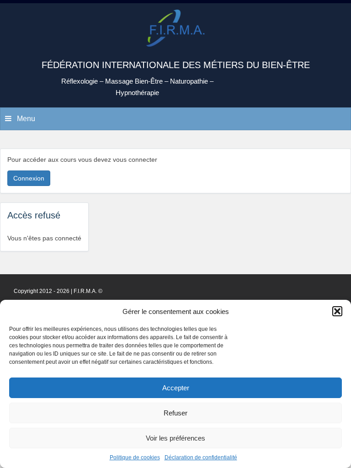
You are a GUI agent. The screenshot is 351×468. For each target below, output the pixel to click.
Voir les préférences (175, 438)
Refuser (175, 413)
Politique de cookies (135, 457)
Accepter (175, 388)
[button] (337, 311)
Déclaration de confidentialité (201, 457)
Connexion (28, 178)
